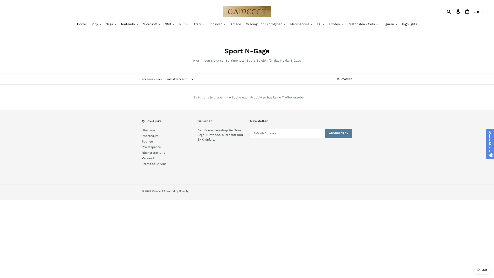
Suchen (147, 141)
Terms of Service (154, 164)
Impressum (150, 136)
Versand (148, 158)
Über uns (148, 130)
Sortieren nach (152, 79)
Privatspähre (151, 147)
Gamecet (157, 191)
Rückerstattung (153, 152)
